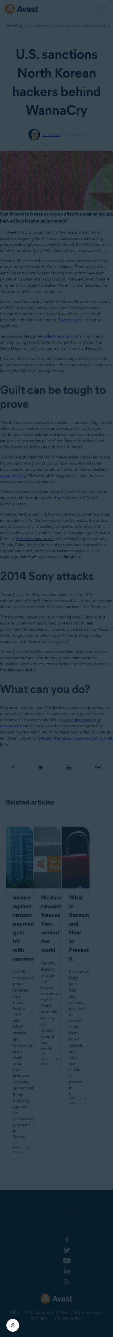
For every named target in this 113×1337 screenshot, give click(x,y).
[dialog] (56, 668)
